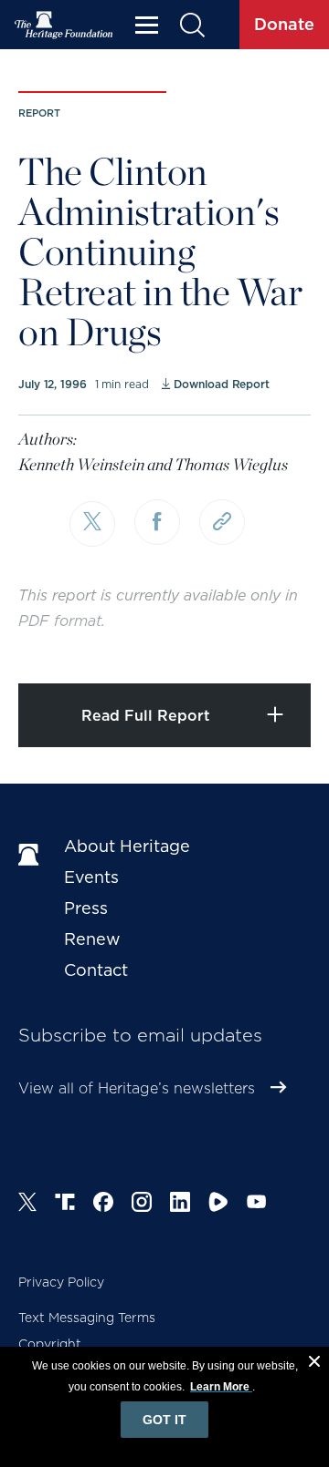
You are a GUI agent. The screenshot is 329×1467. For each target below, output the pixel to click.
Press (86, 908)
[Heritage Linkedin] (180, 1204)
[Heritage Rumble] (218, 1204)
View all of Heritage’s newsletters (136, 1088)
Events (91, 877)
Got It (164, 1419)
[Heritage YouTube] (257, 1204)
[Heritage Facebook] (103, 1204)
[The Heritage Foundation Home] (64, 25)
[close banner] (314, 1364)
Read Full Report (145, 715)
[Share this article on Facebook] (157, 522)
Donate (284, 24)
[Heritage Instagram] (142, 1204)
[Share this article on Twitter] (92, 524)
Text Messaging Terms (86, 1317)
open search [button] (191, 25)
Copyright (49, 1344)
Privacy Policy (61, 1282)
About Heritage (127, 846)
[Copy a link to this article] (222, 522)
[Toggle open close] (271, 644)
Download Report (222, 384)
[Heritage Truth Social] (65, 1204)
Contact (96, 970)
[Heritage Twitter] (27, 1204)
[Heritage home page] (32, 855)
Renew (92, 939)
